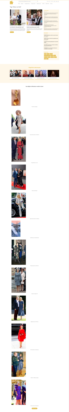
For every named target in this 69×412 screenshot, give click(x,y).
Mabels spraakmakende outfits (33, 27)
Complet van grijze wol (34, 293)
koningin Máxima (47, 55)
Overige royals (33, 3)
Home (19, 3)
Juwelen (43, 3)
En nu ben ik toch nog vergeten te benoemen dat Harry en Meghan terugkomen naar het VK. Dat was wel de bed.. (51, 22)
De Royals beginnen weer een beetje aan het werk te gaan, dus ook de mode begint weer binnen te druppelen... (51, 14)
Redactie (48, 1)
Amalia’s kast (47, 3)
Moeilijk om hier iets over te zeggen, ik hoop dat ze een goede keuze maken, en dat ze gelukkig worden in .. (51, 18)
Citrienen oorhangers (34, 106)
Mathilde (45, 57)
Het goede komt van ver (34, 162)
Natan (55, 57)
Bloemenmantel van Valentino (34, 265)
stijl (45, 58)
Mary (54, 55)
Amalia (48, 53)
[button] (37, 1)
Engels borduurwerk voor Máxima (34, 218)
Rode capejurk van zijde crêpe (34, 349)
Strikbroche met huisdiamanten (34, 237)
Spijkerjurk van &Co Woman (34, 321)
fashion (51, 53)
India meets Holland (34, 190)
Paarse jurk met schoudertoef (34, 405)
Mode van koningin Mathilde (28, 78)
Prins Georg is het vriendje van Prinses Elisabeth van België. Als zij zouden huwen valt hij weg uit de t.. (51, 29)
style (47, 58)
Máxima (22, 3)
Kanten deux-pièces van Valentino (34, 134)
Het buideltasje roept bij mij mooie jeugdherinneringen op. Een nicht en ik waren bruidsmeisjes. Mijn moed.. (50, 25)
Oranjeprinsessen (27, 3)
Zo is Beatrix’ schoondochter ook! (17, 27)
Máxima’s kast (39, 3)
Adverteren (52, 1)
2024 (45, 53)
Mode (49, 57)
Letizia (52, 55)
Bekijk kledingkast (34, 408)
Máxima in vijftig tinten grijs (34, 377)
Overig (51, 3)
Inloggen (56, 1)
